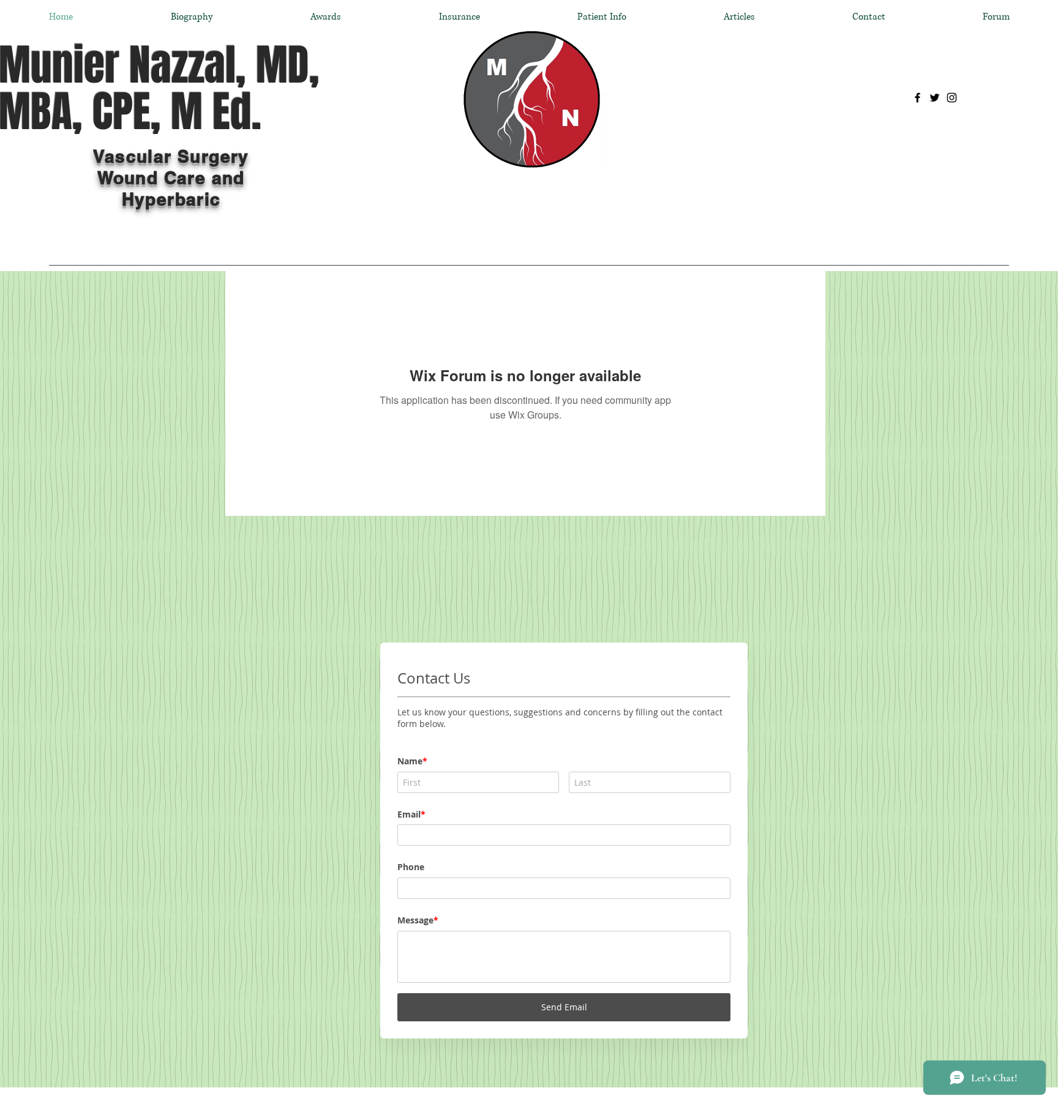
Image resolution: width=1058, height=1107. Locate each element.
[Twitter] (934, 97)
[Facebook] (917, 97)
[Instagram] (951, 97)
